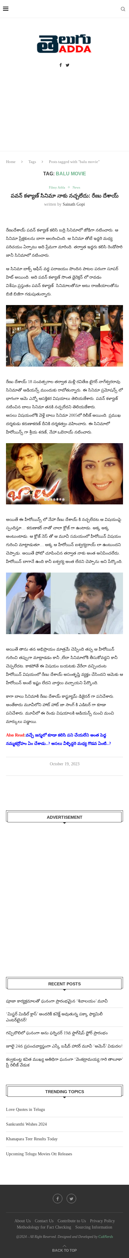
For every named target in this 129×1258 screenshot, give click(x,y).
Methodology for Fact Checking (44, 1227)
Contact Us (44, 1221)
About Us (22, 1221)
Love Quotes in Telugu (25, 1109)
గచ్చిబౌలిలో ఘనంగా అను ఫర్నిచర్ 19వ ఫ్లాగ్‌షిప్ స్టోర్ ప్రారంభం (57, 1033)
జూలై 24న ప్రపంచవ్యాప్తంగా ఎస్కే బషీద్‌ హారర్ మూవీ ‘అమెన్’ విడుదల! (64, 1046)
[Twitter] (68, 65)
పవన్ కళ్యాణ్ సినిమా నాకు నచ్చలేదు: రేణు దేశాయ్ (64, 196)
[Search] (123, 9)
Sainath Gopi (74, 204)
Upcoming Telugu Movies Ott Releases (39, 1154)
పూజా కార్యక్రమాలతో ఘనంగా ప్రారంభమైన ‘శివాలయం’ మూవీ (57, 1001)
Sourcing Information (93, 1227)
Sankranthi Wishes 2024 (26, 1124)
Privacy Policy (102, 1221)
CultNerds (105, 1237)
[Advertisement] (64, 115)
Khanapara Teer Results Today (32, 1139)
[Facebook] (60, 65)
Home (11, 161)
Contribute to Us (72, 1221)
